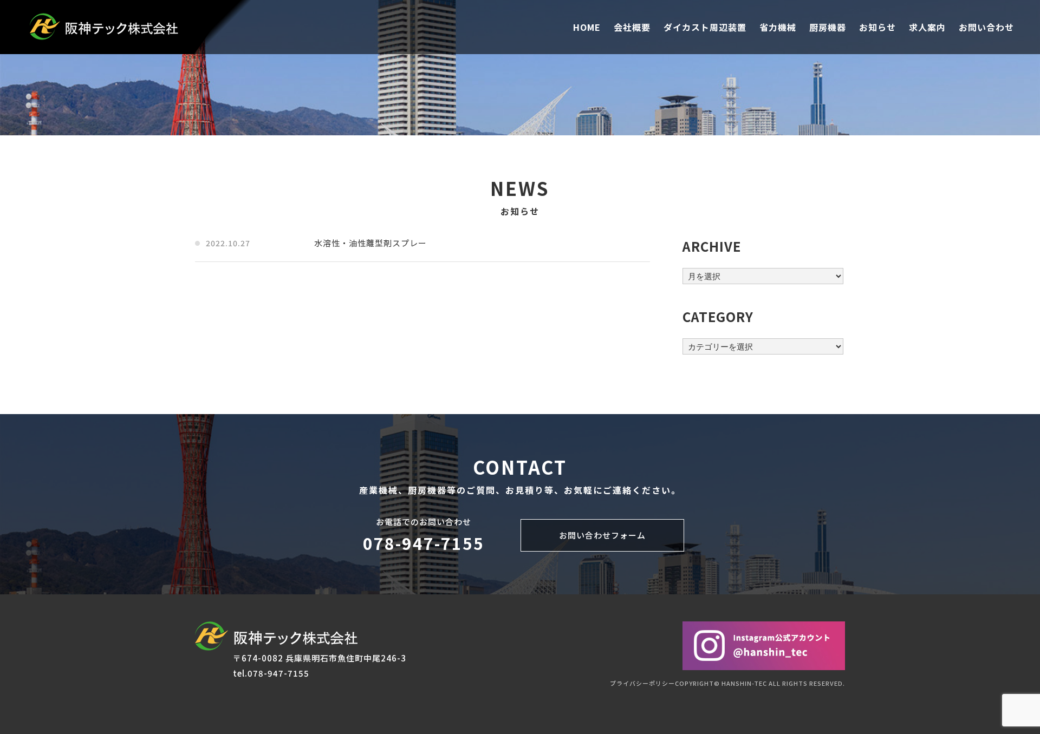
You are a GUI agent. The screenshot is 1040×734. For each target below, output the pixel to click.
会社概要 (632, 27)
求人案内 (927, 27)
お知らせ (877, 27)
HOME (587, 27)
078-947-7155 (423, 543)
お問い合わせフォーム (602, 535)
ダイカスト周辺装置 (705, 27)
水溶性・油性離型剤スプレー (370, 242)
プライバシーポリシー (642, 683)
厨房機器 (827, 27)
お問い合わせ (986, 27)
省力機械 (777, 27)
